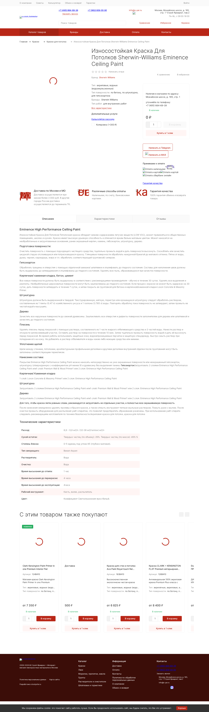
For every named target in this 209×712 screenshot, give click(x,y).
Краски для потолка (56, 41)
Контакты (166, 32)
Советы (40, 3)
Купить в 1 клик (165, 133)
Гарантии (90, 3)
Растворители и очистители (92, 681)
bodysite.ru (36, 684)
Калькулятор (54, 3)
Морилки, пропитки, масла (91, 674)
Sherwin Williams (107, 77)
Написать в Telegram (159, 147)
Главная (23, 41)
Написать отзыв (116, 71)
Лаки (80, 670)
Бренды (74, 32)
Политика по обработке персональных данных (124, 678)
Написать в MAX (157, 154)
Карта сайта (54, 679)
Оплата (135, 32)
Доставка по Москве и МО (49, 190)
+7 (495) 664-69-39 (68, 10)
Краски (35, 41)
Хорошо (182, 708)
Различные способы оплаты (109, 191)
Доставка (105, 32)
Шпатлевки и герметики (90, 685)
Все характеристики (101, 108)
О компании (26, 3)
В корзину (175, 124)
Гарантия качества (152, 183)
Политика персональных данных (33, 679)
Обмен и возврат (73, 3)
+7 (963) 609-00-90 (97, 10)
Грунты (81, 677)
